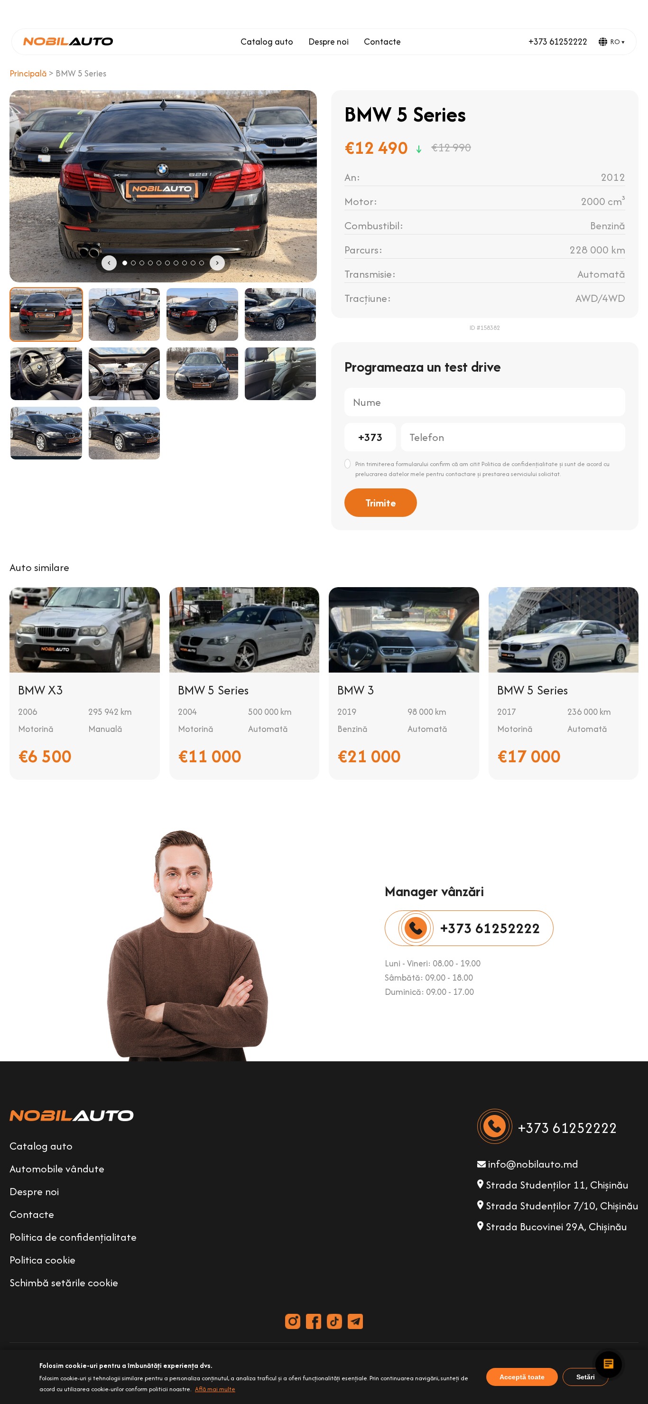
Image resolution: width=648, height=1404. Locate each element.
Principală (28, 73)
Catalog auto (267, 41)
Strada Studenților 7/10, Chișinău (561, 1205)
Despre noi (328, 41)
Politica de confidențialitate (73, 1237)
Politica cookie (42, 1259)
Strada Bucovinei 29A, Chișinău (555, 1226)
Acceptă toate (522, 1377)
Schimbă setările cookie (63, 1282)
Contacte (382, 41)
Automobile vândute (56, 1168)
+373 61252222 (557, 41)
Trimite (380, 502)
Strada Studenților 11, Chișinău (556, 1184)
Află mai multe (215, 1389)
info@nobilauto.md (532, 1163)
